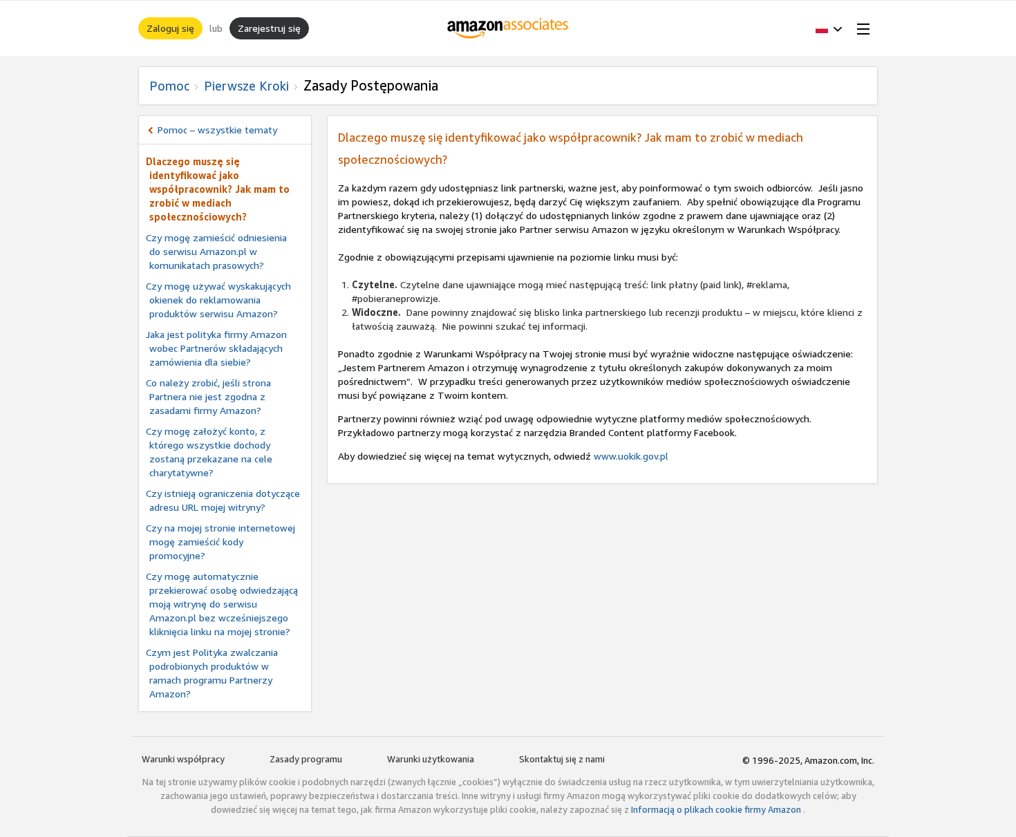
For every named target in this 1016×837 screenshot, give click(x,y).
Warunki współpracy (183, 758)
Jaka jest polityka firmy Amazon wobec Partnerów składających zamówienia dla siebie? (216, 348)
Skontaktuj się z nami (562, 758)
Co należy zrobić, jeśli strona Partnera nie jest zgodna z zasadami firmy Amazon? (208, 396)
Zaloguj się (170, 28)
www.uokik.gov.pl (631, 456)
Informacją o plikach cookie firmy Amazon (717, 809)
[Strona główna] (508, 28)
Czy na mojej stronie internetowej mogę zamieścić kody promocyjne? (220, 541)
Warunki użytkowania (430, 758)
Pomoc (169, 85)
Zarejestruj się (269, 28)
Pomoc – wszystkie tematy (217, 129)
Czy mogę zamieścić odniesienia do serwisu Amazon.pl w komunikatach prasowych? (216, 251)
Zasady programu (306, 758)
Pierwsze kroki (246, 85)
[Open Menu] (860, 28)
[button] (829, 28)
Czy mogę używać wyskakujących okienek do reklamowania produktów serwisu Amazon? (218, 299)
